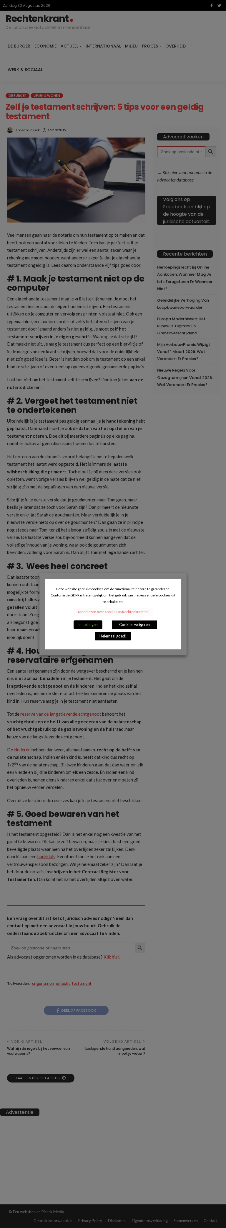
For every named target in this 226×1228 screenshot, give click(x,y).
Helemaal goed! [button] (113, 636)
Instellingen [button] (88, 624)
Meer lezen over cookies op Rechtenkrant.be (113, 611)
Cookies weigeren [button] (134, 624)
